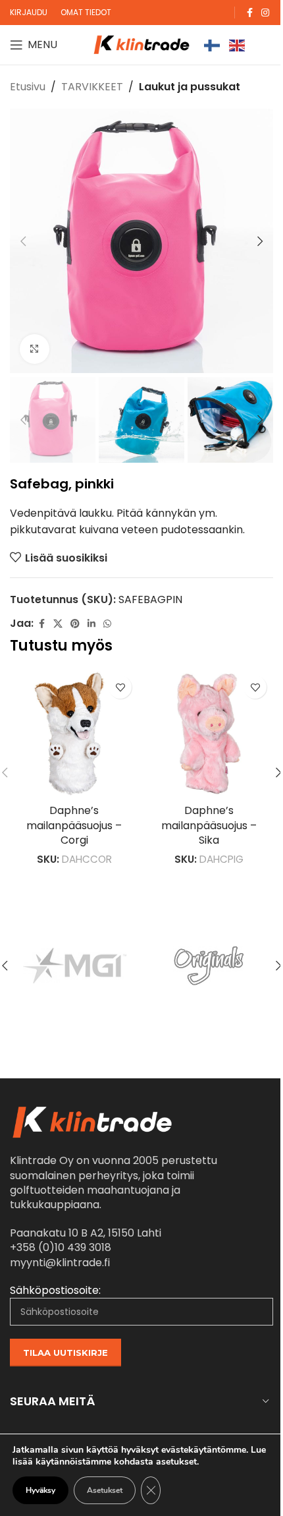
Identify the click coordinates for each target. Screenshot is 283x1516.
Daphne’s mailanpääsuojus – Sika (209, 825)
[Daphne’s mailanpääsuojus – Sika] (209, 733)
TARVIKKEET (92, 86)
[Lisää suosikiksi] (120, 687)
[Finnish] (212, 44)
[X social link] (57, 624)
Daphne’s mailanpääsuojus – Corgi (74, 825)
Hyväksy (40, 1490)
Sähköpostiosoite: (55, 1290)
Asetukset (104, 1490)
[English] (237, 44)
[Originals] (208, 966)
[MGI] (75, 966)
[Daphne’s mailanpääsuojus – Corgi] (74, 733)
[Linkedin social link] (91, 624)
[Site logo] (141, 43)
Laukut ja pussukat (189, 86)
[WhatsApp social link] (107, 624)
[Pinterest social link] (75, 624)
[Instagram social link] (265, 13)
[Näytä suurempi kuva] (34, 349)
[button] (23, 241)
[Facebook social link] (249, 13)
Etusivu (27, 86)
